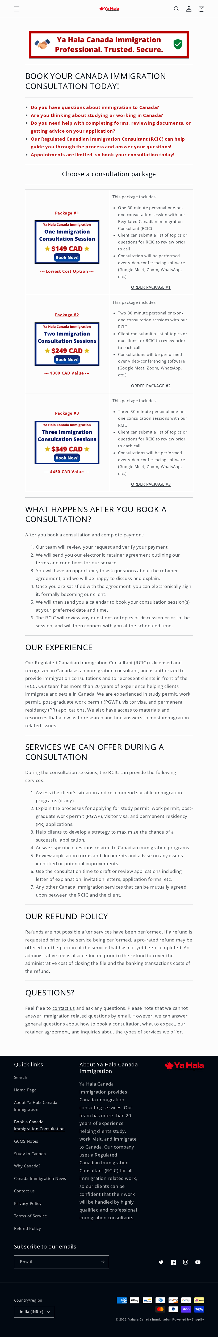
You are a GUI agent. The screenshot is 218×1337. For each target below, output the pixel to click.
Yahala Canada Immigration (149, 1319)
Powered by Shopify (188, 1319)
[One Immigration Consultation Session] (67, 242)
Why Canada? (27, 1165)
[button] (17, 9)
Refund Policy (27, 1228)
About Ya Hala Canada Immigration (36, 1106)
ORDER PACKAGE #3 (151, 484)
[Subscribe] (103, 1261)
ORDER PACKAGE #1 (151, 287)
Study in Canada (30, 1153)
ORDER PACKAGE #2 (151, 385)
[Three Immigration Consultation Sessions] (67, 442)
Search (20, 1077)
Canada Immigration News (40, 1178)
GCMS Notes (26, 1141)
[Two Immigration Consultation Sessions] (67, 344)
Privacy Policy (28, 1203)
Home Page (25, 1089)
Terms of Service (30, 1215)
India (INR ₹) (31, 1311)
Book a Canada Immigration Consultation (39, 1125)
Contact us (24, 1190)
